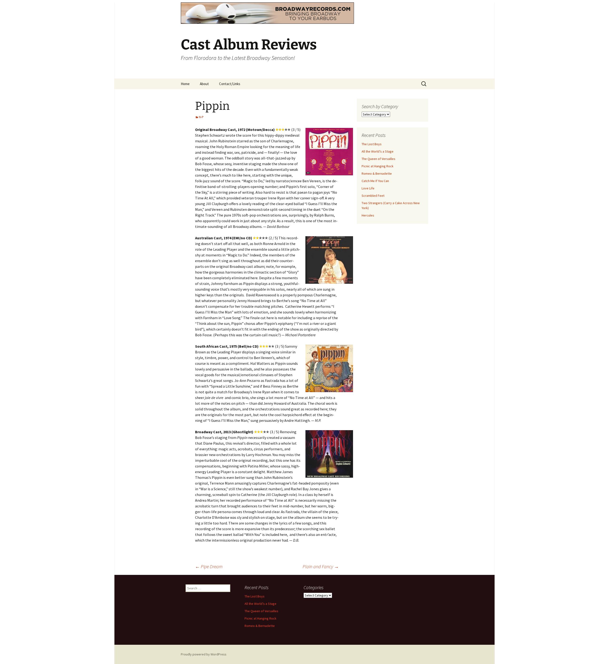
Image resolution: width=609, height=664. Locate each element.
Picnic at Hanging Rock (377, 166)
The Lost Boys (372, 144)
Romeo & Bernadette (377, 173)
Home (185, 84)
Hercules (368, 215)
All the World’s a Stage (377, 151)
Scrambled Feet (373, 195)
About (204, 84)
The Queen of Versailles (378, 159)
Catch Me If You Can (375, 181)
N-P (201, 117)
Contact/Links (229, 84)
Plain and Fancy (321, 566)
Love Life (368, 188)
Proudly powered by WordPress (203, 654)
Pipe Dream (209, 566)
